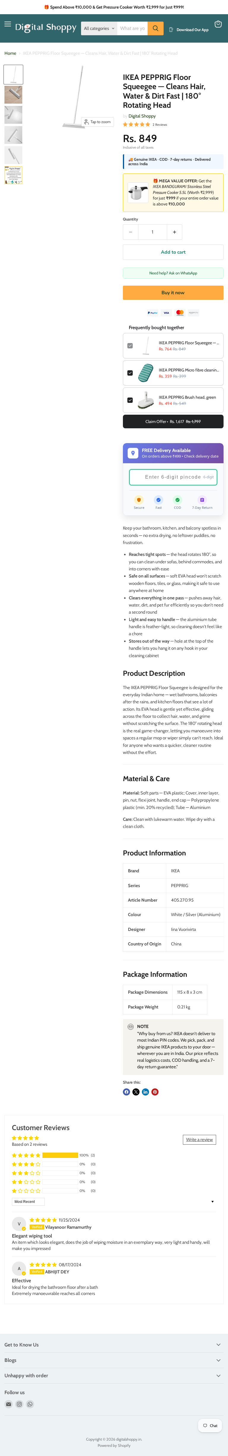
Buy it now (173, 292)
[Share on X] (136, 1091)
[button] (26, 1155)
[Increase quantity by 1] (174, 232)
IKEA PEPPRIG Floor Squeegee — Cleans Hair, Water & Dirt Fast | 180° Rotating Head (189, 342)
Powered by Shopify (114, 1445)
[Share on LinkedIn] (145, 1091)
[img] (44, 1220)
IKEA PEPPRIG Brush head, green (187, 397)
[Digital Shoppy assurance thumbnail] (13, 175)
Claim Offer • (173, 421)
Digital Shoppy (142, 116)
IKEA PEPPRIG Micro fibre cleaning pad (189, 370)
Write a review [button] (199, 1139)
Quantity (130, 219)
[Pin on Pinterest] (155, 1091)
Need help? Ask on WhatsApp (173, 273)
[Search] (156, 28)
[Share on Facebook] (126, 1091)
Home (10, 53)
